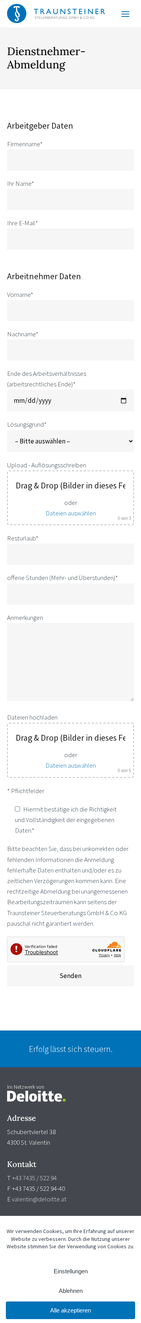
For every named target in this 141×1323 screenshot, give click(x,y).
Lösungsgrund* (27, 424)
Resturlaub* (22, 538)
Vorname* (20, 294)
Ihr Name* (20, 183)
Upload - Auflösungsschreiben (46, 465)
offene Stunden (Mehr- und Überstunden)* (62, 577)
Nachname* (22, 334)
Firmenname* (25, 144)
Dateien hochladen (32, 717)
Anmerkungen (25, 617)
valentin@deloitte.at (39, 1199)
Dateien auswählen (70, 513)
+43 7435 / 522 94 (34, 1178)
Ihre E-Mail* (22, 223)
